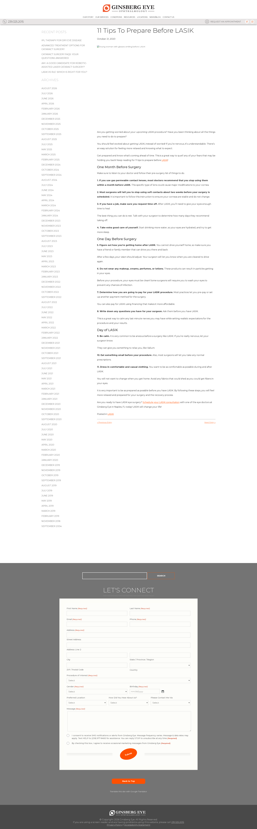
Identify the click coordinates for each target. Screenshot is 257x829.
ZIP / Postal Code (75, 669)
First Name (77, 608)
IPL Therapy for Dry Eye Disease (61, 40)
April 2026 (47, 103)
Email (74, 619)
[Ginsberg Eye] (128, 7)
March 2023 (48, 266)
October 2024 (50, 170)
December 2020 (51, 404)
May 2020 (46, 439)
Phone (138, 619)
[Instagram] (252, 22)
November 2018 (50, 521)
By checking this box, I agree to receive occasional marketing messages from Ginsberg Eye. (121, 743)
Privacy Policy (114, 825)
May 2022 (46, 317)
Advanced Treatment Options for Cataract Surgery (63, 47)
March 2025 (48, 154)
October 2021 (49, 353)
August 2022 (49, 302)
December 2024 (50, 164)
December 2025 (50, 119)
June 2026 (47, 98)
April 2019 (47, 506)
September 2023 (51, 236)
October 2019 (49, 475)
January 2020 (49, 460)
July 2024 (47, 185)
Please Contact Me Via (162, 697)
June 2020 (47, 434)
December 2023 (50, 220)
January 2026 (49, 114)
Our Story (88, 17)
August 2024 (49, 180)
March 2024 (48, 205)
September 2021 (51, 358)
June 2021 (47, 373)
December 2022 (50, 282)
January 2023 (49, 276)
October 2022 (50, 292)
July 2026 (47, 93)
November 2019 (50, 470)
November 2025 (51, 124)
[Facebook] (247, 22)
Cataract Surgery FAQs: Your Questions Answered (59, 56)
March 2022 (48, 327)
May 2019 (46, 501)
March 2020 (48, 450)
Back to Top (128, 781)
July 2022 (47, 307)
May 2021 (46, 378)
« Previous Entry (104, 422)
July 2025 (47, 144)
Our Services (102, 17)
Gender (75, 686)
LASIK (165, 160)
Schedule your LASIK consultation (161, 402)
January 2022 (49, 338)
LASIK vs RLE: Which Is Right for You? (64, 72)
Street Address (74, 639)
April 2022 (47, 322)
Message (76, 709)
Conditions (116, 17)
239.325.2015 (177, 822)
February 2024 (50, 210)
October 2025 (50, 129)
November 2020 (51, 409)
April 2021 (47, 383)
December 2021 (50, 343)
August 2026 (49, 88)
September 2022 (51, 297)
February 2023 (50, 271)
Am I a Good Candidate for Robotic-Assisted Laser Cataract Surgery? (64, 65)
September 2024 (51, 175)
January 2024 (49, 215)
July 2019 (46, 490)
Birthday (139, 686)
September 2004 (51, 526)
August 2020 (49, 424)
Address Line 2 (74, 649)
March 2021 (48, 389)
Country (133, 670)
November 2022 (51, 287)
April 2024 (47, 200)
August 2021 (48, 363)
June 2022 (47, 312)
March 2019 (48, 511)
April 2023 (47, 261)
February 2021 (50, 394)
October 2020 (50, 414)
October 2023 (50, 231)
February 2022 (50, 332)
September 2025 (51, 134)
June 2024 (47, 190)
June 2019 (47, 495)
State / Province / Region (142, 659)
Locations (142, 17)
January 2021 (49, 399)
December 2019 (50, 465)
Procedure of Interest (82, 675)
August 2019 (48, 485)
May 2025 (46, 149)
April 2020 (47, 445)
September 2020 (51, 419)
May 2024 (46, 195)
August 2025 (49, 139)
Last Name (140, 608)
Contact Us (168, 17)
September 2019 (51, 480)
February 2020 (50, 455)
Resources (129, 17)
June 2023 (47, 251)
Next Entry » (210, 422)
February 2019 (50, 516)
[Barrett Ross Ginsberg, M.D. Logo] (128, 812)
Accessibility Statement (137, 825)
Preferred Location (76, 697)
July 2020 (47, 429)
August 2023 (49, 241)
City (68, 659)
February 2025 (50, 159)
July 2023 (47, 246)
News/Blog (155, 17)
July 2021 (46, 368)
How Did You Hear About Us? (123, 697)
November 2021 (50, 348)
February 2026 (50, 108)
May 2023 (46, 256)
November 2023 (51, 226)
